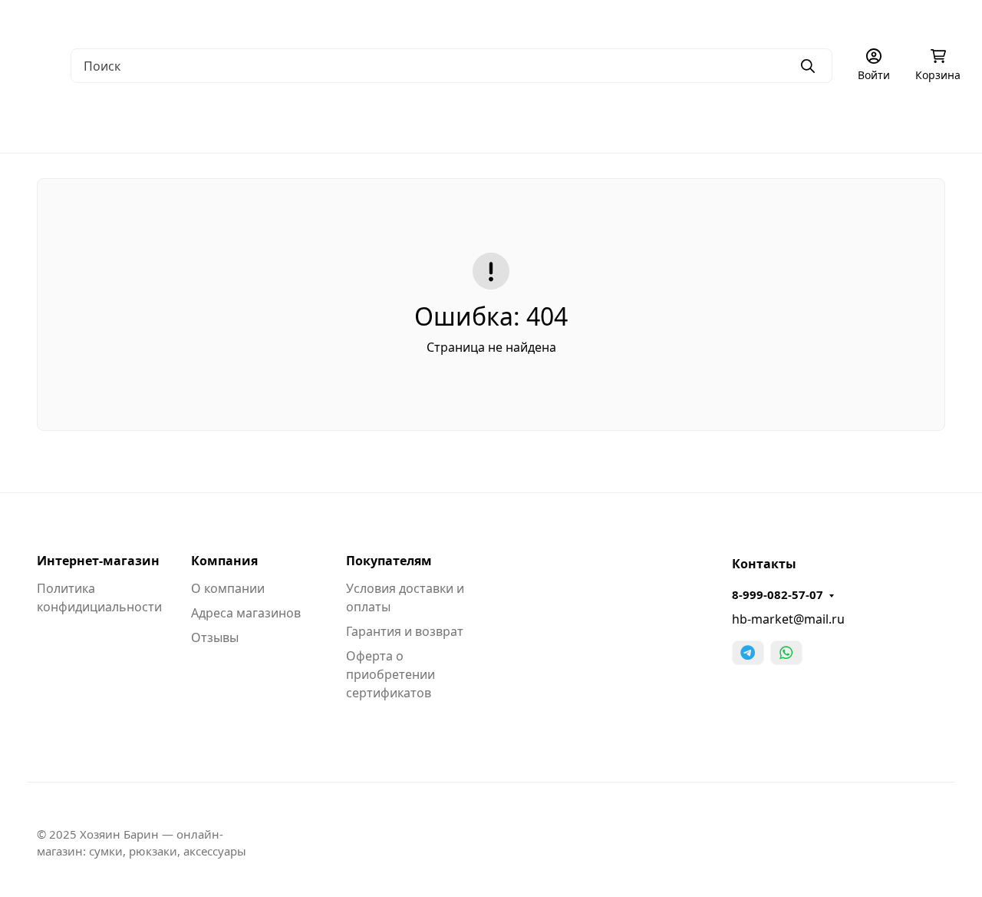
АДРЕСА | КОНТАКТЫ (159, 19)
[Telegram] (748, 652)
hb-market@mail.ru (788, 619)
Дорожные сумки (313, 123)
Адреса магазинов (246, 612)
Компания (224, 560)
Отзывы (215, 637)
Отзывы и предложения (714, 19)
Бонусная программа (575, 19)
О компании (53, 19)
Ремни (592, 123)
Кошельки (510, 123)
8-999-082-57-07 (777, 594)
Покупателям (389, 560)
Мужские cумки (65, 123)
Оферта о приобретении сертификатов (390, 674)
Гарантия (257, 19)
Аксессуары (678, 123)
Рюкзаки (421, 123)
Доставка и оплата (350, 19)
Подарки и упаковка (803, 123)
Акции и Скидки (459, 19)
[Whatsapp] (786, 652)
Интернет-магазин (98, 560)
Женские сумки (187, 123)
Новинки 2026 (936, 123)
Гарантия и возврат (404, 631)
